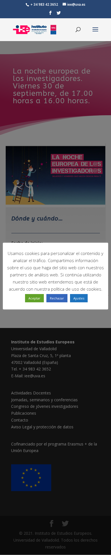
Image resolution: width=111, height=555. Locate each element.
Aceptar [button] (34, 298)
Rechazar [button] (57, 298)
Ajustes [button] (78, 298)
